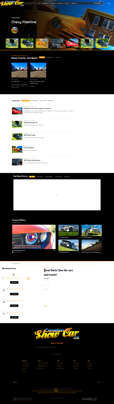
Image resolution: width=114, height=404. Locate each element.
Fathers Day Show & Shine (43, 362)
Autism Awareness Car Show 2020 (11, 277)
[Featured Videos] (34, 237)
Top (16, 382)
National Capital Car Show (43, 366)
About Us (89, 362)
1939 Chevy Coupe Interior (32, 22)
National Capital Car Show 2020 (16, 312)
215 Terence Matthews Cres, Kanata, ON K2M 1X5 (13, 278)
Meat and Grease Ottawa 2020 (16, 300)
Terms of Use (76, 362)
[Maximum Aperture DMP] (22, 399)
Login (109, 3)
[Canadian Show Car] (12, 3)
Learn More (14, 282)
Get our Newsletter (61, 368)
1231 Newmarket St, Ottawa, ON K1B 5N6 (16, 301)
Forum (23, 370)
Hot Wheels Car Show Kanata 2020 (16, 288)
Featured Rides (25, 362)
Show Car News (60, 362)
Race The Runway (41, 368)
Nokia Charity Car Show (42, 364)
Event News (59, 366)
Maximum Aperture (17, 252)
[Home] (40, 3)
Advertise (89, 368)
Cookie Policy (75, 366)
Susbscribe (24, 372)
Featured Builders (25, 364)
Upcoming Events (25, 366)
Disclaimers (75, 368)
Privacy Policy (76, 364)
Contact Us (90, 366)
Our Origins (90, 364)
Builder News (59, 364)
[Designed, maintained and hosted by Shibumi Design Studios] (89, 399)
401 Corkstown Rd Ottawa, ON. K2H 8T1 (16, 313)
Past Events (24, 368)
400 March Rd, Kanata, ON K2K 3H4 (15, 289)
